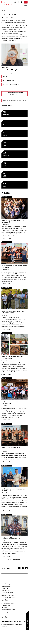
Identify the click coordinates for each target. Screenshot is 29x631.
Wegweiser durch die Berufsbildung (14, 100)
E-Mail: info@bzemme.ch (7, 592)
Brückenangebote (9, 80)
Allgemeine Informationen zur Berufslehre (14, 93)
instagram (19, 568)
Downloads (18, 2)
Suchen (15, 2)
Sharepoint (21, 2)
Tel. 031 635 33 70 (5, 611)
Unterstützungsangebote (11, 84)
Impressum (4, 627)
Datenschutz (18, 624)
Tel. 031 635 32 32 (5, 590)
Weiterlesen (7, 238)
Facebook (23, 568)
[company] (6, 3)
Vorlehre (6, 76)
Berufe (3, 11)
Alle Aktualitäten (15, 559)
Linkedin (26, 568)
